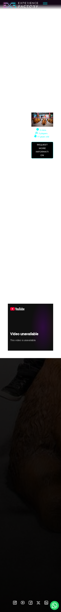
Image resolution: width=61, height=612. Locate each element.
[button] (54, 605)
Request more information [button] (42, 150)
